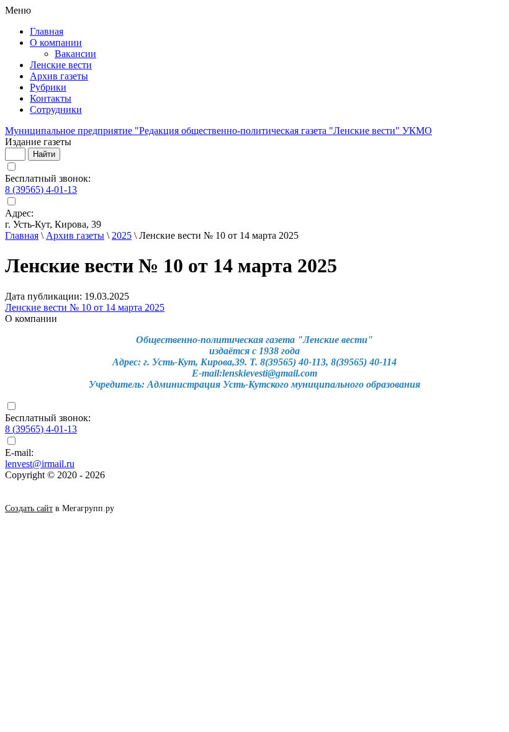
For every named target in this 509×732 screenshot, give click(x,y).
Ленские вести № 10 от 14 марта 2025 (84, 307)
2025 (122, 235)
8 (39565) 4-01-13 (41, 189)
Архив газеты (75, 235)
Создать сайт (29, 508)
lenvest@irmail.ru (39, 463)
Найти (44, 154)
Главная (21, 235)
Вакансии (75, 53)
